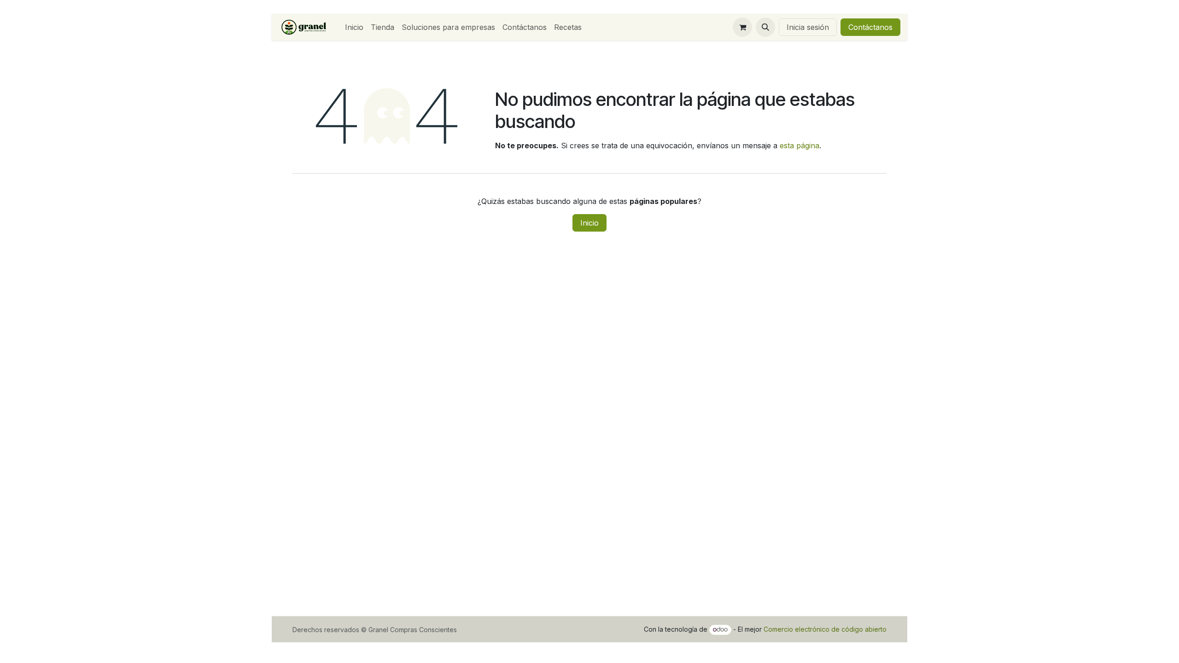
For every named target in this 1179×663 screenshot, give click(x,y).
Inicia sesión (808, 27)
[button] (765, 27)
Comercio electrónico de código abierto (825, 629)
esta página (799, 145)
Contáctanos (870, 27)
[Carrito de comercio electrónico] (742, 27)
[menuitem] (354, 27)
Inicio (589, 222)
